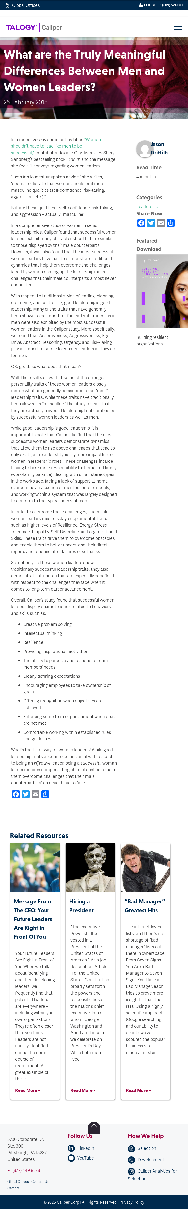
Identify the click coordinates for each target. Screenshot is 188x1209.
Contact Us (40, 1181)
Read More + (27, 1090)
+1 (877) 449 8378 (23, 1170)
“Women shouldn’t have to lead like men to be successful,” (56, 145)
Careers (13, 1188)
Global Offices (26, 5)
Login (149, 5)
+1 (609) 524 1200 (171, 5)
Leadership (147, 206)
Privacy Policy (131, 1202)
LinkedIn (85, 1148)
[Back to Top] (94, 1128)
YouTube (85, 1158)
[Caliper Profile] (64, 817)
